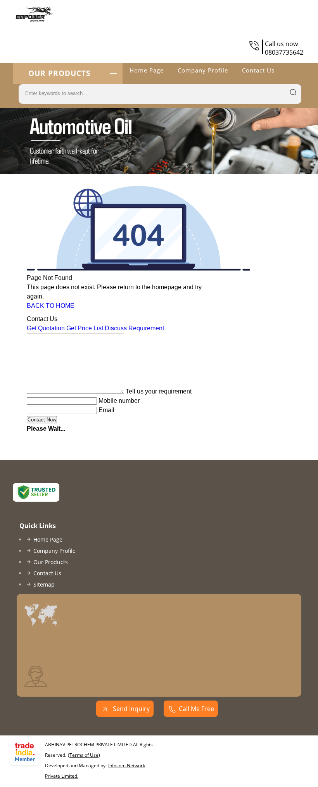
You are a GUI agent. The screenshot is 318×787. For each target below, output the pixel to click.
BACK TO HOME (50, 305)
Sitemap (44, 584)
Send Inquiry (130, 708)
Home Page (147, 70)
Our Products (59, 73)
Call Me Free (196, 708)
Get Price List (84, 328)
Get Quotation (46, 328)
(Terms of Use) (84, 755)
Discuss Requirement (134, 328)
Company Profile (203, 70)
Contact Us (258, 70)
